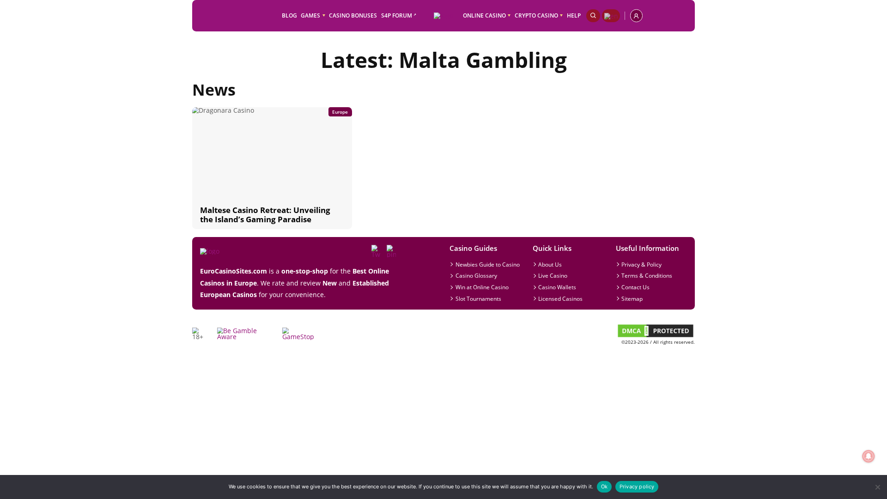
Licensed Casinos (560, 298)
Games (310, 15)
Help (574, 15)
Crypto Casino (536, 15)
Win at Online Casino (482, 287)
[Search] (593, 15)
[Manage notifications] (868, 456)
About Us (550, 264)
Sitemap (632, 298)
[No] (877, 487)
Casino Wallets (557, 287)
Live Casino (552, 275)
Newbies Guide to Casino (488, 264)
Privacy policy (637, 486)
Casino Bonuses (353, 15)
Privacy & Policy (641, 264)
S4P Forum (396, 15)
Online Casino (484, 15)
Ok (604, 486)
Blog (289, 15)
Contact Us (635, 287)
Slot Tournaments (478, 298)
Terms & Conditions (646, 275)
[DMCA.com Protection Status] (655, 336)
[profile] (636, 15)
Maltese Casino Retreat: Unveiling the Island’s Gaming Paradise (265, 215)
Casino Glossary (476, 275)
